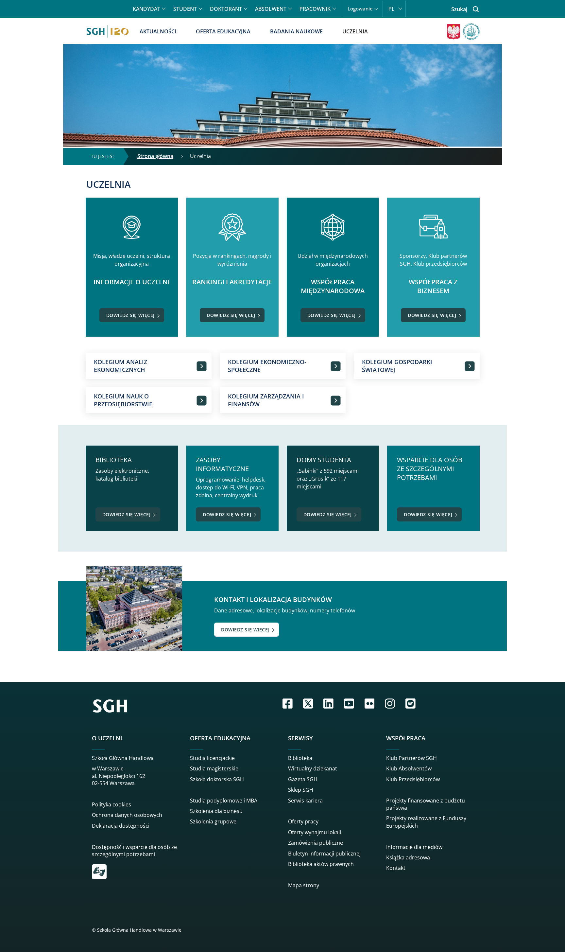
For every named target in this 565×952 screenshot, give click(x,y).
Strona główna (155, 156)
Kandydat (146, 8)
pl (391, 8)
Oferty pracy (303, 821)
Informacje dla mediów (414, 847)
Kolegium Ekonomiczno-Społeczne (267, 366)
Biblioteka (300, 758)
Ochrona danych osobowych (127, 815)
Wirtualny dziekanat (312, 768)
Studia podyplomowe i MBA (223, 800)
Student (185, 8)
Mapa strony (303, 885)
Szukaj (459, 9)
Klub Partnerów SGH (411, 758)
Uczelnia (355, 31)
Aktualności (158, 31)
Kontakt (395, 868)
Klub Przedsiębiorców (413, 779)
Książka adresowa (408, 857)
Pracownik (315, 8)
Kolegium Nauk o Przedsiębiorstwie (123, 400)
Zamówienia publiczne (315, 842)
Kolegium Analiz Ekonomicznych (120, 366)
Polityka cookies (111, 804)
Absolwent (270, 8)
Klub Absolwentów (409, 768)
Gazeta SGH (302, 779)
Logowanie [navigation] (360, 9)
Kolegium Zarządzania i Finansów (266, 400)
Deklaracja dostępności (120, 825)
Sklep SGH (300, 789)
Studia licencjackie (212, 758)
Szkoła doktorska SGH (217, 779)
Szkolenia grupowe (213, 821)
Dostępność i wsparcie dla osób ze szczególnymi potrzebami (134, 850)
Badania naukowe (296, 31)
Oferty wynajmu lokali (314, 832)
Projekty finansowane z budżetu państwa (425, 804)
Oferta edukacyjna (223, 31)
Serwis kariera (305, 800)
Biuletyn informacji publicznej (324, 853)
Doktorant (226, 8)
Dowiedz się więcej (130, 315)
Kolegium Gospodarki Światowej (397, 366)
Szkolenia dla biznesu (216, 811)
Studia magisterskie (214, 768)
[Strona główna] (107, 31)
